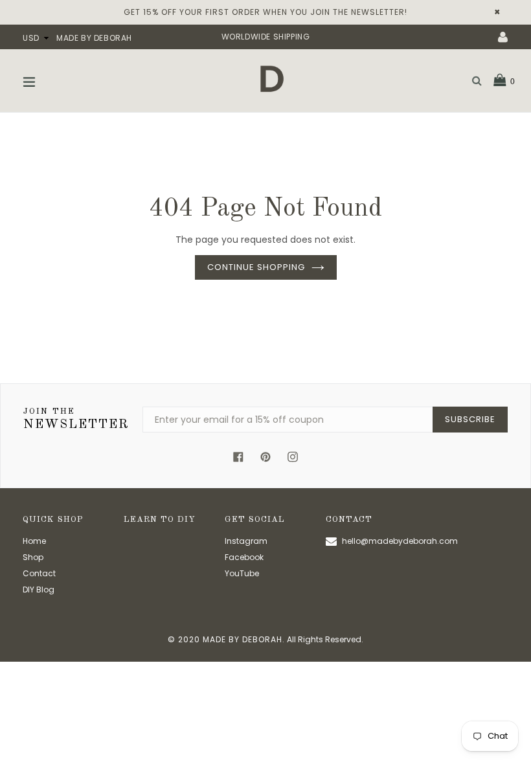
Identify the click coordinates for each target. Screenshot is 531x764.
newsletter (76, 419)
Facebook (244, 557)
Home (34, 540)
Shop (33, 557)
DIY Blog (38, 589)
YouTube (242, 573)
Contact (39, 573)
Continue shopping (256, 267)
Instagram (246, 540)
